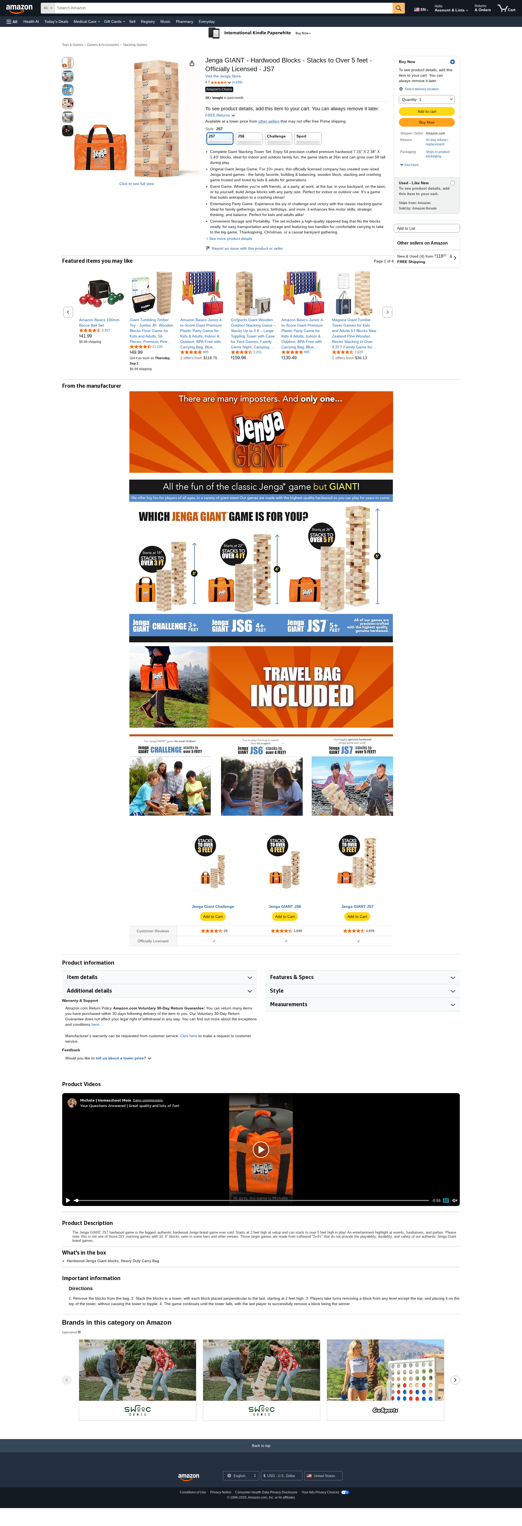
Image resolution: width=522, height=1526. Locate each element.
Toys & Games (72, 45)
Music (165, 21)
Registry (148, 21)
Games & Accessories (103, 45)
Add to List (406, 228)
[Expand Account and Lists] (467, 10)
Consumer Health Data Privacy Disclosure (266, 1492)
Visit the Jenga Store (223, 76)
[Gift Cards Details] (124, 21)
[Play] (66, 1200)
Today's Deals (56, 21)
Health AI (31, 21)
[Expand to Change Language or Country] (427, 10)
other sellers (268, 121)
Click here (188, 1036)
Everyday (207, 21)
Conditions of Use (193, 1492)
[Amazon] (19, 8)
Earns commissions (148, 1100)
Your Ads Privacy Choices (320, 1492)
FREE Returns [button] (218, 115)
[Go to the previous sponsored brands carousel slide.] (66, 1380)
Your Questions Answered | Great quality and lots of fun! (129, 1105)
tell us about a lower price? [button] (121, 1058)
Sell (132, 21)
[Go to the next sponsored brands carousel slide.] (455, 1380)
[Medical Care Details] (99, 21)
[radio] (67, 62)
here (95, 1024)
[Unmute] (455, 1200)
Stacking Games (135, 45)
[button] (12, 21)
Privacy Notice (220, 1492)
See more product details (230, 238)
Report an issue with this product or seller (247, 248)
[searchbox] (224, 8)
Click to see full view (136, 184)
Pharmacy (184, 21)
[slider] (251, 1200)
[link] (101, 322)
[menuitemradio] (446, 1200)
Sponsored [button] (69, 1332)
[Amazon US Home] (188, 1477)
